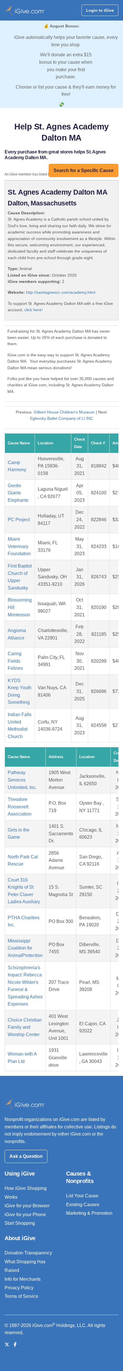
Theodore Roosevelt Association (19, 806)
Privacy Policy (19, 1287)
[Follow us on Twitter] (7, 1344)
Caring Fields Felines (15, 661)
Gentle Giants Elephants (18, 493)
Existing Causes (82, 1204)
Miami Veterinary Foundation (19, 546)
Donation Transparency (28, 1252)
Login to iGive (100, 10)
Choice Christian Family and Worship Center (25, 1027)
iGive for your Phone (25, 1214)
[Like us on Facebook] (15, 1344)
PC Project (19, 519)
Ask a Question (26, 1156)
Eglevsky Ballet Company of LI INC (61, 418)
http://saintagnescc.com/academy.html (60, 292)
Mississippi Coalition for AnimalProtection (25, 948)
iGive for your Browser (27, 1205)
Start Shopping (20, 1223)
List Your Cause (82, 1195)
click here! (33, 309)
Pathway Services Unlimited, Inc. (22, 780)
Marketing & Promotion (89, 1213)
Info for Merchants (23, 1279)
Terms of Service (21, 1296)
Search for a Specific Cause (83, 170)
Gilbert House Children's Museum (64, 412)
